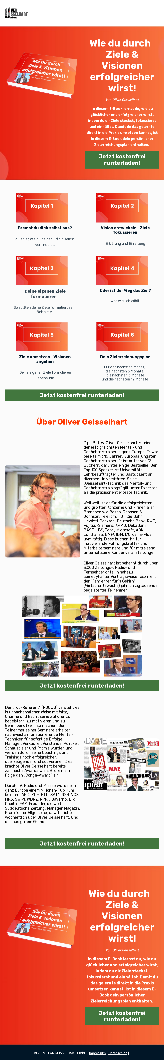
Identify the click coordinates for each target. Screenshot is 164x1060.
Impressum (97, 1053)
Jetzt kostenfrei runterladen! (122, 159)
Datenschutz (117, 1053)
